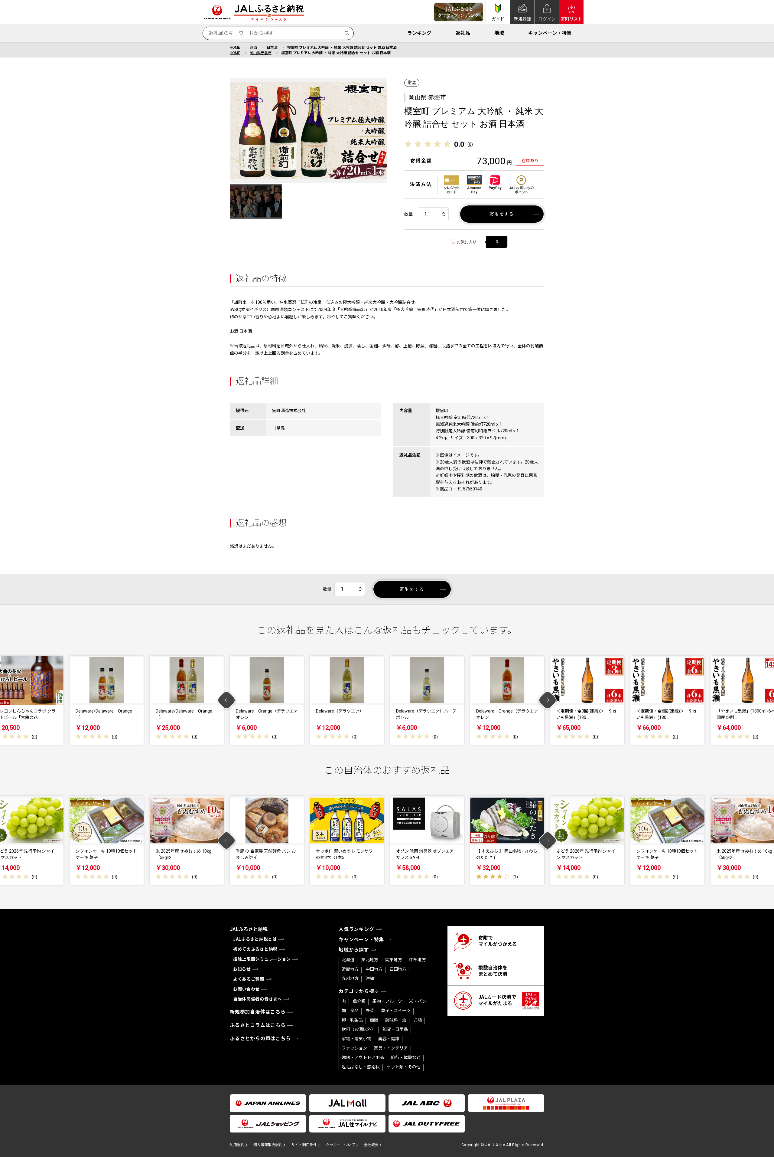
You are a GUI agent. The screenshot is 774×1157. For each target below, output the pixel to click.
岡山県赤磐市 (261, 53)
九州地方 (350, 978)
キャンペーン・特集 (549, 33)
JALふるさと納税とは (255, 939)
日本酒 (272, 47)
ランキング (419, 33)
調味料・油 (395, 1020)
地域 (499, 33)
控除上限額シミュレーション (262, 959)
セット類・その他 (404, 1066)
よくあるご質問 (248, 979)
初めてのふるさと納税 (255, 949)
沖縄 (370, 978)
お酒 (253, 47)
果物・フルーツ (387, 1001)
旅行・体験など (406, 1057)
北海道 (348, 959)
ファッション (354, 1048)
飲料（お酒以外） (359, 1029)
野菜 (370, 1010)
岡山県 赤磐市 (427, 97)
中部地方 (417, 959)
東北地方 (369, 959)
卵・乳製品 (352, 1020)
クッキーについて (340, 1145)
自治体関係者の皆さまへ (257, 999)
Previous (226, 700)
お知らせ (242, 969)
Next (547, 700)
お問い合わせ (246, 989)
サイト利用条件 (304, 1145)
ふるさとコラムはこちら (258, 1025)
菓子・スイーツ (396, 1010)
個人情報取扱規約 (267, 1145)
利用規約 (237, 1145)
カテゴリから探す (359, 991)
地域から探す (354, 950)
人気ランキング (356, 929)
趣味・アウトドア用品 (363, 1057)
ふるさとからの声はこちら (260, 1038)
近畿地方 (350, 969)
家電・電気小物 (356, 1038)
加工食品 (350, 1010)
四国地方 (397, 969)
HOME (235, 47)
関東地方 (393, 959)
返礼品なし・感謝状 (361, 1066)
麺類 (374, 1020)
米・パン (417, 1001)
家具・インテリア (391, 1048)
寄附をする (502, 213)
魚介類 (359, 1001)
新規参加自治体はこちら (258, 1012)
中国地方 (374, 969)
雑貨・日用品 (395, 1029)
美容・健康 (388, 1038)
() (470, 144)
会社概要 (371, 1145)
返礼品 (463, 33)
